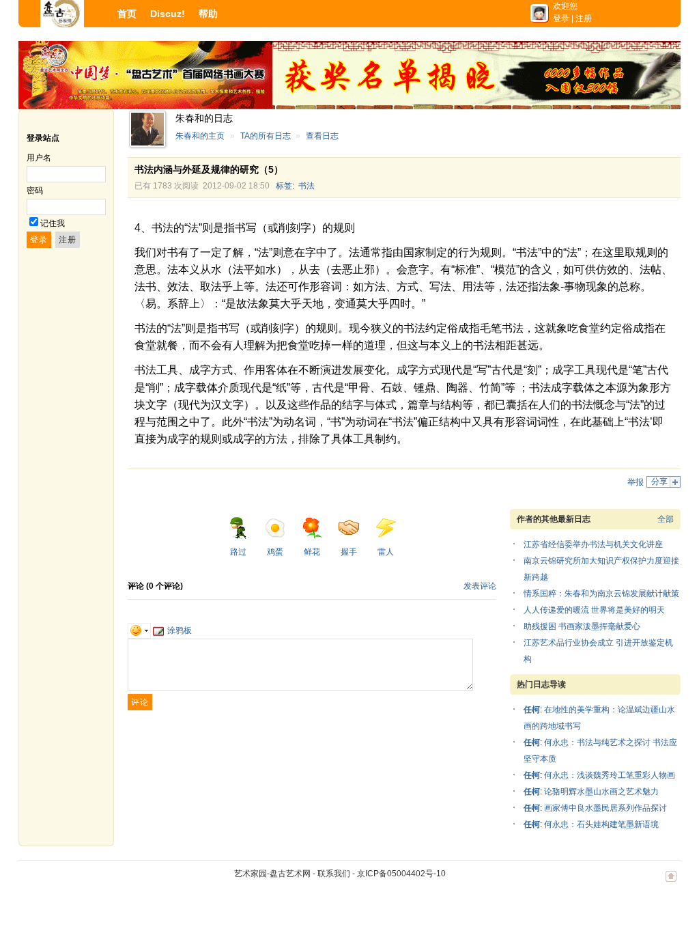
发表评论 (479, 586)
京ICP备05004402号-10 (401, 873)
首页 (127, 13)
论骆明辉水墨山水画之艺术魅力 (601, 791)
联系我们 (333, 873)
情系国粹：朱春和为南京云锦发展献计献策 (601, 593)
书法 (306, 186)
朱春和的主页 (200, 136)
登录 (561, 18)
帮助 (208, 13)
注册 (583, 18)
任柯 (532, 709)
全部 (665, 519)
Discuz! (167, 13)
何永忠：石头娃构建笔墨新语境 (601, 824)
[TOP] (671, 883)
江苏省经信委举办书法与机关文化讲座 (593, 544)
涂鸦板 (179, 630)
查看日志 (322, 136)
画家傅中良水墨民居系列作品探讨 (605, 808)
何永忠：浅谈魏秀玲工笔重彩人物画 (609, 775)
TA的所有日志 (265, 136)
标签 (284, 186)
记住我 (52, 223)
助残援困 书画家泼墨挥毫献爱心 (582, 626)
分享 (659, 481)
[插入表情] (139, 630)
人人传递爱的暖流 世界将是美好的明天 (594, 610)
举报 (635, 482)
